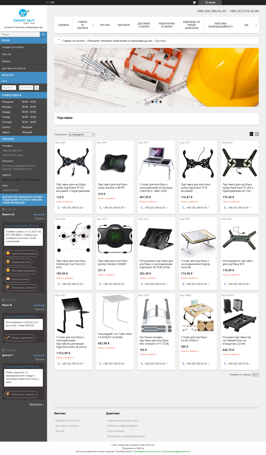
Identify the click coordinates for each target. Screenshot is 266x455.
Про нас (6, 54)
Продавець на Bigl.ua (133, 448)
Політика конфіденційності (220, 25)
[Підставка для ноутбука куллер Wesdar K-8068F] (115, 239)
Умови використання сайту (123, 420)
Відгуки (6, 61)
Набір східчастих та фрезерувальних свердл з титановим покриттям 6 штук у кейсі (22, 377)
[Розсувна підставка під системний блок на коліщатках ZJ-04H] (240, 315)
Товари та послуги (12, 47)
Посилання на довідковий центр (126, 436)
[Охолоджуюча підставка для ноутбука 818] (240, 239)
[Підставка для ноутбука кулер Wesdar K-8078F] (115, 163)
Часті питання (115, 431)
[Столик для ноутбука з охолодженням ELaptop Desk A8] (198, 239)
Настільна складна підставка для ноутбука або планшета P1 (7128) (154, 340)
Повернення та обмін (167, 25)
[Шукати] (43, 34)
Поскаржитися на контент (147, 451)
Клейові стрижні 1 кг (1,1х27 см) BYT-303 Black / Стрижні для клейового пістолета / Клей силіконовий (23, 236)
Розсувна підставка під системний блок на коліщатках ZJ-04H (237, 340)
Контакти (124, 25)
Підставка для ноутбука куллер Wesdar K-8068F (112, 262)
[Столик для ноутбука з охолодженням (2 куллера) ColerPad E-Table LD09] (157, 163)
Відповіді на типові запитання (191, 25)
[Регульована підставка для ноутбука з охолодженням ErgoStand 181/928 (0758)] (157, 239)
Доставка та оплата (13, 68)
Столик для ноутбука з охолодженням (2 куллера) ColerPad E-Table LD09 (156, 188)
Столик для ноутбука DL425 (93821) (194, 339)
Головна (63, 25)
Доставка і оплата (144, 25)
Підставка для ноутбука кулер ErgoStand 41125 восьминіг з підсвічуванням (73, 188)
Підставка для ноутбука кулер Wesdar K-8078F (112, 186)
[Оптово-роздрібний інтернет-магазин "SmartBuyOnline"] (23, 17)
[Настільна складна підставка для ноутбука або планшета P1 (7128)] (157, 315)
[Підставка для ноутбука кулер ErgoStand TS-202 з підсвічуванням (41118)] (240, 163)
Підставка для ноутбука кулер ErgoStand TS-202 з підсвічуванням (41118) (238, 188)
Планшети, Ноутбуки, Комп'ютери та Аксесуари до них (119, 40)
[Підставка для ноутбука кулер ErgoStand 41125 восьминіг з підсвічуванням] (73, 163)
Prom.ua (150, 445)
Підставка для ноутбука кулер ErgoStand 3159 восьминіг (195, 188)
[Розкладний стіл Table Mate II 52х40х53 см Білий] (115, 312)
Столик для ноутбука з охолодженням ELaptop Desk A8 (195, 264)
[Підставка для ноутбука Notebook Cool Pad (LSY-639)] (73, 239)
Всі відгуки (36, 404)
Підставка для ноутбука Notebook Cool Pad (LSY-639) (71, 264)
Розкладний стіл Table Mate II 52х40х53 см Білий (115, 335)
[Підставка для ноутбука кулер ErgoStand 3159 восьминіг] (198, 163)
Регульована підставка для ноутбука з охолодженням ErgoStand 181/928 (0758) (156, 264)
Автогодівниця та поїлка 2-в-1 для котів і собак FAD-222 (22, 324)
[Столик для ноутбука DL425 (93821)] (198, 315)
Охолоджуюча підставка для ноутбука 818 (238, 262)
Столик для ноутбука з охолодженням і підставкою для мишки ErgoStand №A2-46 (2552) (71, 342)
